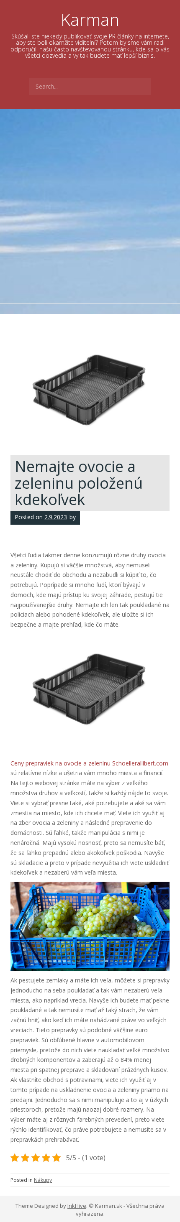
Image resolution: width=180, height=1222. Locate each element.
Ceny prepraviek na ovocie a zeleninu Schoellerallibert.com (89, 763)
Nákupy (43, 1180)
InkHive (76, 1205)
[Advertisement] (90, 203)
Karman (90, 19)
